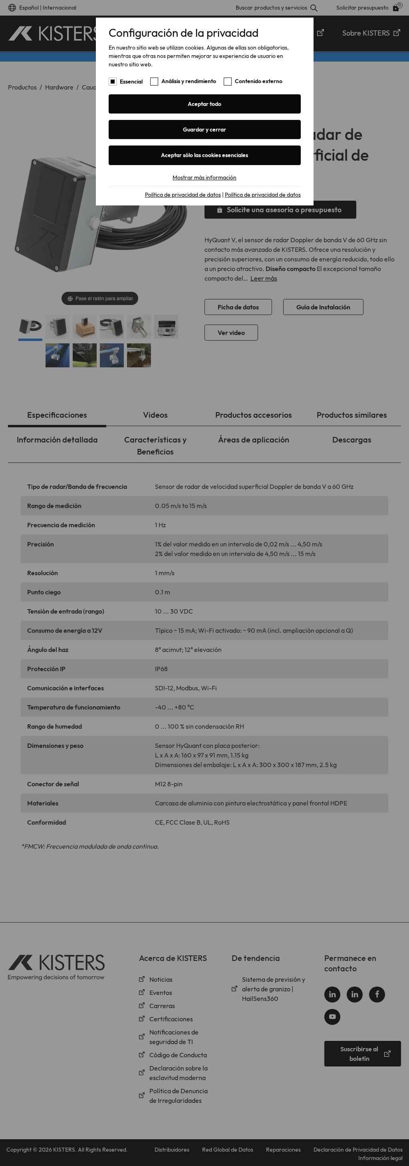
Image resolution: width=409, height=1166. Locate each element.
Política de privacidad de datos (183, 194)
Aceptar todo (204, 104)
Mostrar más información (204, 177)
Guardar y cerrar (204, 129)
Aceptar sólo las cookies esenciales (204, 155)
